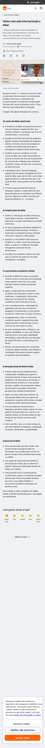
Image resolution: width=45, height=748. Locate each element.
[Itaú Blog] (7, 8)
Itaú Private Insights (10, 15)
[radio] (7, 518)
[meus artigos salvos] (41, 8)
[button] (34, 2)
